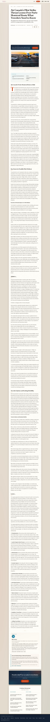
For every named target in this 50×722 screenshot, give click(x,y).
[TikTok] (48, 1)
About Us (8, 718)
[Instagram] (44, 1)
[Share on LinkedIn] (36, 27)
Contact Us (12, 718)
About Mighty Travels (20, 651)
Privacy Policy (17, 718)
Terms (37, 718)
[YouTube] (45, 1)
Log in (34, 1)
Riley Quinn (13, 25)
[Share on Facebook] (35, 27)
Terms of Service (22, 718)
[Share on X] (33, 27)
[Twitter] (41, 1)
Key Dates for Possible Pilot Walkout (18, 78)
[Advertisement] (25, 37)
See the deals (35, 47)
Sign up (38, 1)
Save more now (25, 681)
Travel (15, 6)
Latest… (27, 80)
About (13, 665)
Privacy (34, 718)
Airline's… (27, 76)
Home (11, 6)
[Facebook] (42, 1)
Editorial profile (14, 651)
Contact (24, 651)
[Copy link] (38, 27)
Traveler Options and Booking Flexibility (31, 78)
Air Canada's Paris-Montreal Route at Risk (18, 77)
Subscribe (40, 718)
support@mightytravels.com (5, 719)
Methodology (19, 665)
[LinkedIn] (47, 1)
